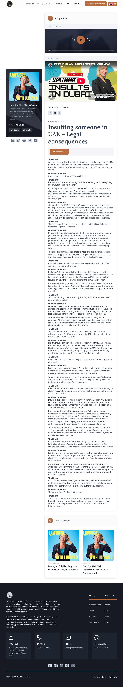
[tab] (59, 152)
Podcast (59, 4)
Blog (67, 4)
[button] (32, 4)
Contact (76, 4)
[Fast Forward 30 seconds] (88, 39)
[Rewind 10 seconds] (73, 39)
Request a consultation (95, 4)
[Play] (81, 40)
